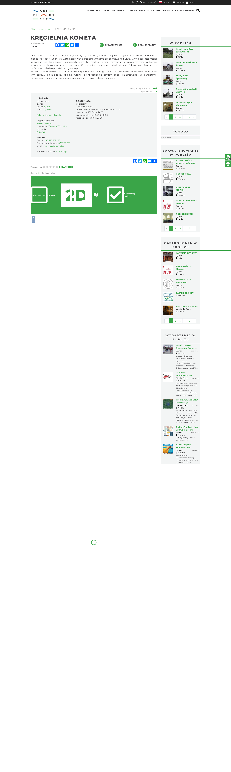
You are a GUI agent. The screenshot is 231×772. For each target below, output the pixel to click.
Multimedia (163, 10)
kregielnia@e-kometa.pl (54, 146)
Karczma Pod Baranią (187, 306)
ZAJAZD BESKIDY (185, 293)
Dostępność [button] (149, 2)
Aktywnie (118, 10)
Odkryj (106, 10)
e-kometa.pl (61, 151)
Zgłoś (153, 88)
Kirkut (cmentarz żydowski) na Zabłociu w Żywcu (185, 52)
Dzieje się (131, 10)
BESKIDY (34, 2)
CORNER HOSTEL (185, 214)
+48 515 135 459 (63, 143)
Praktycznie (147, 10)
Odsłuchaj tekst (113, 45)
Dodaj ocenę (66, 167)
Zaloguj (192, 2)
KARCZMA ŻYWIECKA (186, 253)
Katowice (166, 137)
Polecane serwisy (183, 10)
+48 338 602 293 (52, 140)
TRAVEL (47, 2)
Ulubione (180, 2)
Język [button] (167, 2)
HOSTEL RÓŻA (183, 174)
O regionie (93, 10)
